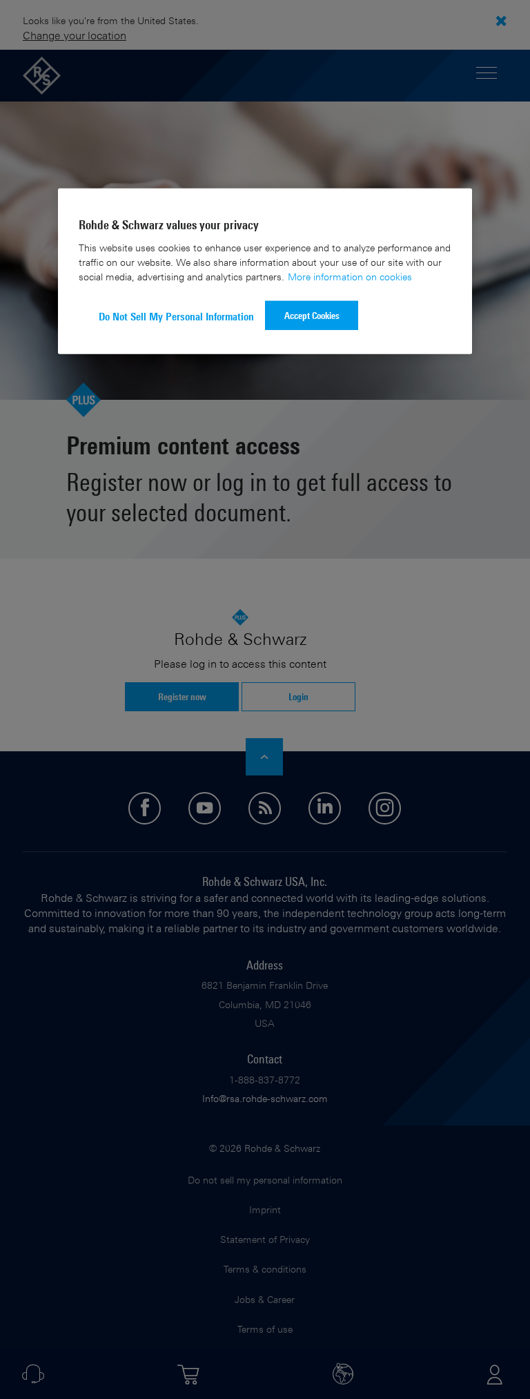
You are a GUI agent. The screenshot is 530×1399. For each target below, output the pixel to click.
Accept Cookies (312, 315)
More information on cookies (350, 276)
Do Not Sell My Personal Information (176, 316)
